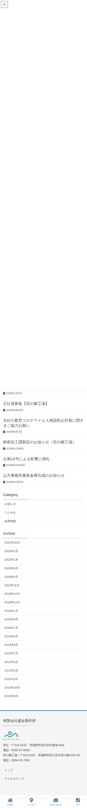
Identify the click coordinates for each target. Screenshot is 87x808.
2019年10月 (12, 593)
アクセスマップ (14, 778)
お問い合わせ (56, 805)
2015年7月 (11, 627)
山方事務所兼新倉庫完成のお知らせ (34, 475)
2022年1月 (11, 559)
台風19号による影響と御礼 (26, 459)
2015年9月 (11, 619)
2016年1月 (11, 610)
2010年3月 (11, 696)
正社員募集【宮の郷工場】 (26, 403)
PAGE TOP (80, 789)
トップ (8, 770)
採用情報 (10, 521)
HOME (10, 805)
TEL (78, 805)
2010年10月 (12, 687)
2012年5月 (11, 662)
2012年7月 (11, 653)
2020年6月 (11, 568)
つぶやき (10, 512)
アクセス (31, 805)
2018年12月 (12, 602)
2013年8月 (11, 644)
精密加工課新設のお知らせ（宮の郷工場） (39, 442)
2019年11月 (11, 585)
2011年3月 (11, 679)
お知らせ (10, 504)
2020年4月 (11, 576)
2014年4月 (11, 636)
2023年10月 (12, 542)
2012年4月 (11, 670)
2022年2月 (11, 551)
